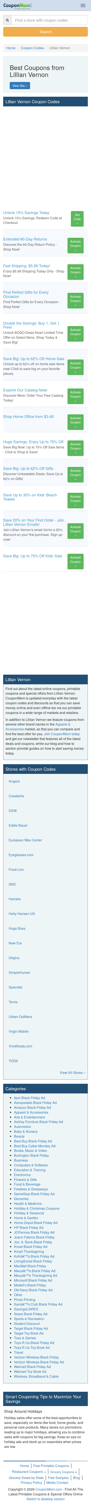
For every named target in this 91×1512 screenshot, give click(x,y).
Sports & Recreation (29, 1318)
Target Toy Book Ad (28, 1333)
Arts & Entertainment (29, 1117)
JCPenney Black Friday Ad (34, 1232)
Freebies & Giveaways (31, 1189)
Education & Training (30, 1169)
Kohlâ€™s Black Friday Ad (34, 1256)
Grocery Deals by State (26, 1477)
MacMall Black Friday (30, 1266)
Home (24, 1465)
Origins (14, 957)
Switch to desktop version (45, 1498)
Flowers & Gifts (25, 1179)
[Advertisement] (45, 153)
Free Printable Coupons (51, 1465)
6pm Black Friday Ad (29, 1097)
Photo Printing (24, 1299)
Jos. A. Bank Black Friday (33, 1242)
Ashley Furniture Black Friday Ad (38, 1121)
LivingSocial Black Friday (33, 1261)
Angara (14, 781)
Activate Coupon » (75, 245)
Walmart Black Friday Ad (32, 1366)
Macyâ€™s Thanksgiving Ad (35, 1275)
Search (46, 31)
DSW (13, 810)
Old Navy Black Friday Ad (33, 1289)
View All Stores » (72, 1072)
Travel (18, 1352)
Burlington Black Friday (31, 1155)
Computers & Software (31, 1165)
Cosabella (16, 795)
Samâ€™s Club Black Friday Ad (38, 1304)
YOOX (13, 1060)
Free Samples (58, 1477)
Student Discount (27, 1323)
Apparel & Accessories (31, 1112)
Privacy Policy (31, 1482)
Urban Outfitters (20, 1016)
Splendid (15, 987)
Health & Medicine (28, 1203)
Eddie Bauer (18, 825)
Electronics (22, 1174)
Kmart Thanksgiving (29, 1251)
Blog (76, 1477)
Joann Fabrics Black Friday (34, 1237)
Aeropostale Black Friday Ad (35, 1102)
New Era (15, 943)
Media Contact (57, 1482)
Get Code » (77, 219)
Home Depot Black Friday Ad (36, 1222)
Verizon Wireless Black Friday (36, 1357)
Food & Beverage (27, 1184)
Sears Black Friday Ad (30, 1313)
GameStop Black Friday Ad (34, 1193)
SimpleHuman (19, 972)
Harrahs (15, 898)
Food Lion (16, 869)
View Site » (19, 85)
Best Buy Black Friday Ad (33, 1141)
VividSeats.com (20, 1046)
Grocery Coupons (62, 1472)
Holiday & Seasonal (29, 1213)
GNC (12, 884)
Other (18, 1294)
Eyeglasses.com (21, 854)
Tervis (13, 1001)
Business (21, 1160)
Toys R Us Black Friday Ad (34, 1342)
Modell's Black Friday (30, 1285)
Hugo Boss (17, 928)
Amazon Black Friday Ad (32, 1107)
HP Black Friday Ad (28, 1227)
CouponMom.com (48, 1489)
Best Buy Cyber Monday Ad (34, 1145)
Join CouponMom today (62, 733)
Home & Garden (26, 1217)
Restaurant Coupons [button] (28, 1471)
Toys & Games (25, 1337)
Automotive (22, 1126)
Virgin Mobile (19, 1031)
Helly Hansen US (22, 913)
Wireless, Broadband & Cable (36, 1376)
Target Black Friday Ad (31, 1328)
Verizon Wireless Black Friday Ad (39, 1362)
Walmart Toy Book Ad (30, 1371)
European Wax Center (25, 840)
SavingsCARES (26, 1309)
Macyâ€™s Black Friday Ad (34, 1270)
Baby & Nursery (26, 1131)
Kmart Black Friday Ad (30, 1246)
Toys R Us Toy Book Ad (32, 1347)
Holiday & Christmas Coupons (36, 1208)
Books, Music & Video (30, 1150)
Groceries (21, 1198)
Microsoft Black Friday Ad (33, 1280)
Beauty (19, 1136)
